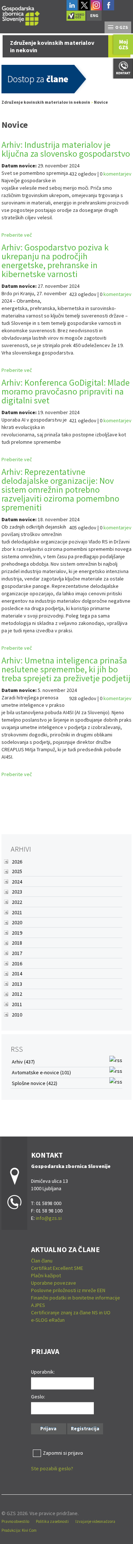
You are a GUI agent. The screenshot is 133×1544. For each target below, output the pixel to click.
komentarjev (117, 173)
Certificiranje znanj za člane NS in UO (70, 1312)
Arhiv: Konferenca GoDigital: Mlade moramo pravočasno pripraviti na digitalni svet (65, 391)
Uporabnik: (43, 1371)
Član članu (41, 1260)
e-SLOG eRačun (48, 1320)
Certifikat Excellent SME (57, 1268)
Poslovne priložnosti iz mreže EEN (68, 1290)
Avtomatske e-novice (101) (41, 1072)
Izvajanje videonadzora (95, 1521)
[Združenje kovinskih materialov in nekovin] (21, 14)
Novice (101, 102)
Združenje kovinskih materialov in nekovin (45, 102)
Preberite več (16, 235)
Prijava (48, 1428)
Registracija (85, 1428)
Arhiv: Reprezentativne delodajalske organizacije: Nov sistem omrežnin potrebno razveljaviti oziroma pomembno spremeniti (60, 489)
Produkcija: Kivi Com (19, 1530)
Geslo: (38, 1396)
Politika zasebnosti (52, 1521)
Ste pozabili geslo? (52, 1468)
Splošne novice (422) (34, 1083)
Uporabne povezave (53, 1283)
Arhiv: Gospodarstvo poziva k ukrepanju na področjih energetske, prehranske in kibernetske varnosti (55, 261)
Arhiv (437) (23, 1061)
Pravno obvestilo (15, 1521)
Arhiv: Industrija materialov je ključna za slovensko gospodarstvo (65, 149)
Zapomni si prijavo (63, 1453)
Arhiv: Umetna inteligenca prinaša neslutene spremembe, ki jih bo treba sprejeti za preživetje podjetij (65, 669)
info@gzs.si (49, 1218)
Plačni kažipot (46, 1275)
